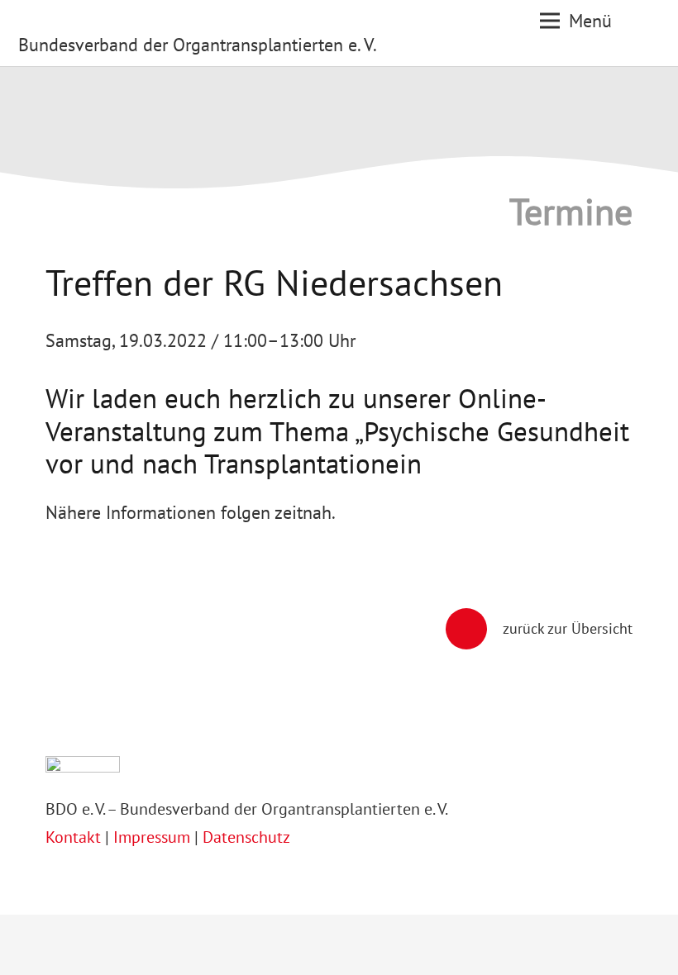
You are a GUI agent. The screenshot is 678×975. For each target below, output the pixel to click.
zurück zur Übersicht (568, 628)
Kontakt (75, 836)
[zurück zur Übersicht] (474, 628)
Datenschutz (246, 836)
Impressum (151, 836)
